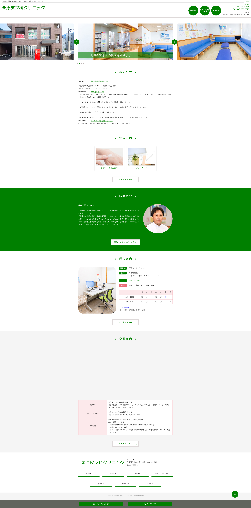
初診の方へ (125, 483)
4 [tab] (83, 63)
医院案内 (193, 10)
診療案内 (101, 483)
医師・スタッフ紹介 (204, 10)
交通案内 (216, 10)
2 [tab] (79, 63)
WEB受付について (97, 92)
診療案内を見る (125, 179)
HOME (88, 473)
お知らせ (113, 473)
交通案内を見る (125, 443)
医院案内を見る (125, 322)
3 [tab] (81, 63)
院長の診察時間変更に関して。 (102, 81)
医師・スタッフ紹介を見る (125, 242)
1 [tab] (77, 63)
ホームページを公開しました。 (102, 121)
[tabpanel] (125, 42)
